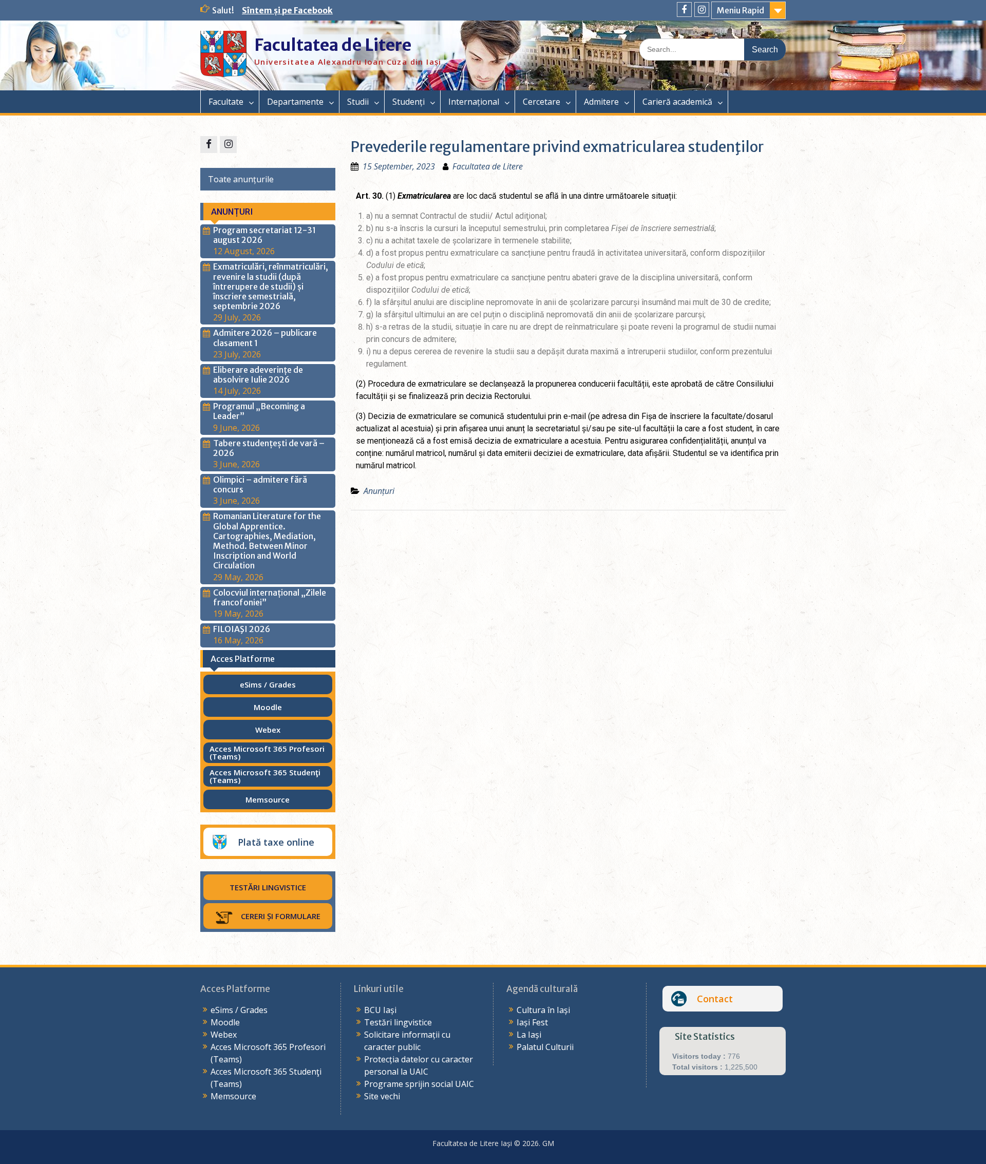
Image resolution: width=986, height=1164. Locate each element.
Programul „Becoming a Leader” (259, 411)
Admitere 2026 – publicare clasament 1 (265, 338)
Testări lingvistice (398, 1022)
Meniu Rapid (740, 10)
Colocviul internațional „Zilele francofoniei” (269, 597)
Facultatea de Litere (332, 45)
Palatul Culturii (545, 1047)
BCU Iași (380, 1010)
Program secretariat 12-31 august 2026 (264, 235)
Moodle (225, 1022)
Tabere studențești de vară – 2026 (269, 448)
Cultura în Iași (543, 1010)
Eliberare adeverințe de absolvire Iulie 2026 (258, 375)
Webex (224, 1034)
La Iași (529, 1034)
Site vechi (382, 1096)
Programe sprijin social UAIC (419, 1084)
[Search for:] (712, 48)
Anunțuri (379, 491)
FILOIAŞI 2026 (241, 629)
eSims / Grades (239, 1010)
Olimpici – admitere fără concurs (260, 484)
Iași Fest (532, 1022)
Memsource (233, 1096)
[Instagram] (701, 9)
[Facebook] (684, 9)
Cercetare (541, 101)
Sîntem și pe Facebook (287, 10)
